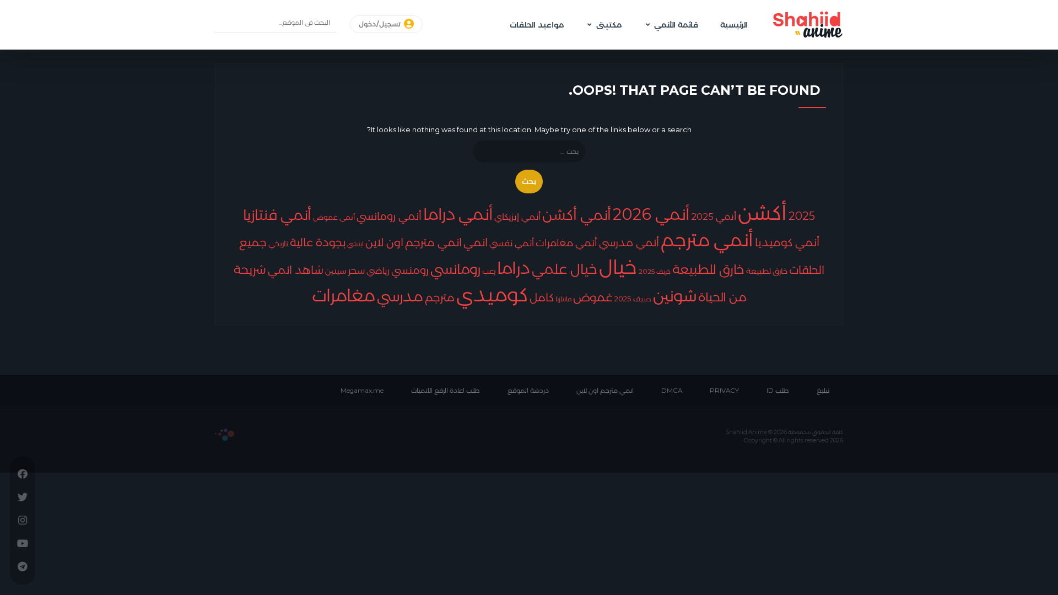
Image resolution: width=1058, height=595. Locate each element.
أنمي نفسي (511, 243)
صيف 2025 (632, 298)
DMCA (671, 390)
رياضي (378, 270)
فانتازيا (563, 299)
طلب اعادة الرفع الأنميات (445, 390)
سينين (336, 271)
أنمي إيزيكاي (517, 216)
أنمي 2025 (713, 216)
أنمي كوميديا (787, 242)
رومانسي (455, 269)
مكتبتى (609, 25)
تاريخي (278, 243)
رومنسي (410, 270)
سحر (356, 270)
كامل (542, 297)
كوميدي (492, 294)
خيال (618, 267)
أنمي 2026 (651, 214)
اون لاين (384, 242)
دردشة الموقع (528, 390)
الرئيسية (734, 25)
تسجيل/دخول (380, 24)
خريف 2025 (655, 271)
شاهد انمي (295, 270)
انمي (475, 242)
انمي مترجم (433, 242)
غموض (593, 297)
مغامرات (343, 295)
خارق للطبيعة (708, 269)
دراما (513, 268)
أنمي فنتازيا (277, 214)
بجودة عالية (318, 242)
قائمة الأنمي (676, 25)
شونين (675, 295)
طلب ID (777, 390)
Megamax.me (362, 390)
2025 (802, 216)
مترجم (440, 297)
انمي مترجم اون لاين (605, 390)
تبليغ (823, 390)
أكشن (762, 212)
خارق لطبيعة (766, 271)
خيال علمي (564, 269)
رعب (488, 271)
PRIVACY (724, 390)
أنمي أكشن (576, 214)
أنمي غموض (334, 217)
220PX (224, 435)
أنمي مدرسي (629, 242)
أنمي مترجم (707, 240)
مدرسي (400, 296)
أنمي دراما (458, 214)
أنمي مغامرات (566, 242)
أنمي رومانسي (389, 216)
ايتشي (355, 244)
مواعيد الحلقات (537, 25)
